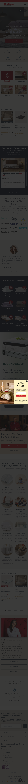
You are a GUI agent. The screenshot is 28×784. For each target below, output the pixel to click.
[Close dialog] (27, 381)
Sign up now (21, 395)
